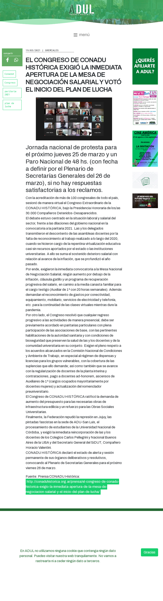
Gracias (149, 552)
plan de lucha (9, 105)
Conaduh (9, 74)
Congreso (10, 82)
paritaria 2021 (10, 93)
